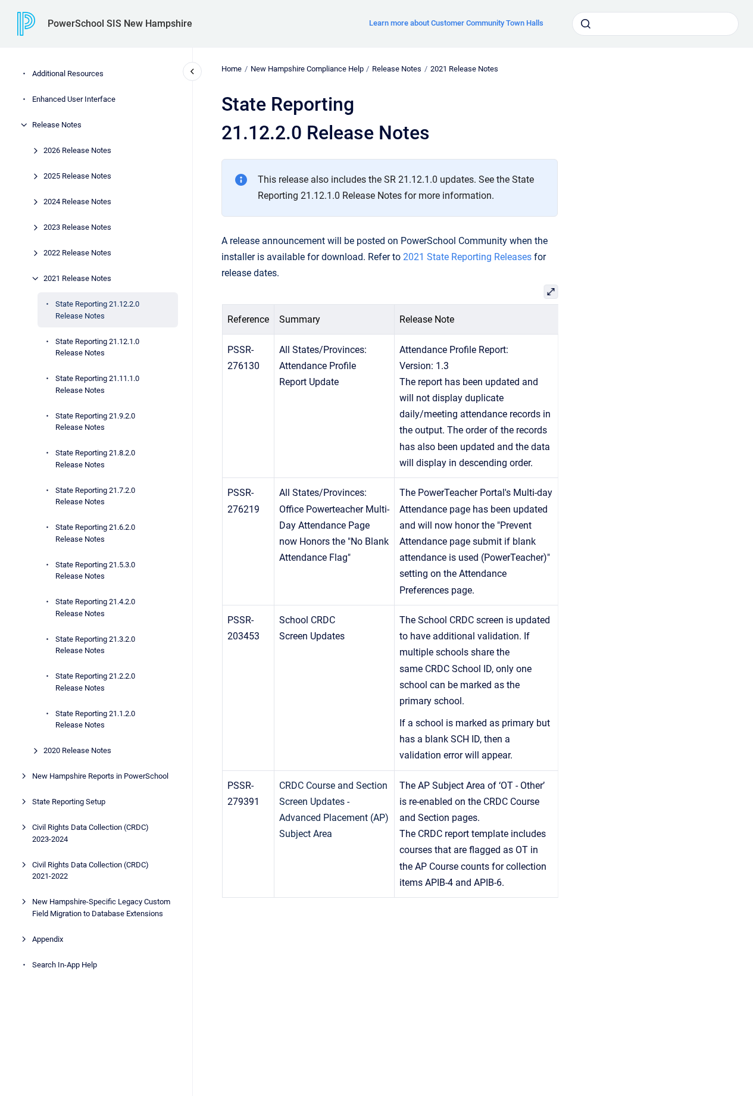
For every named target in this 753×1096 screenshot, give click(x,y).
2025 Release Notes (77, 175)
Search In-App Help (64, 964)
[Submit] (585, 23)
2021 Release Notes (77, 278)
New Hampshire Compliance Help (307, 68)
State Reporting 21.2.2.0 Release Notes (95, 682)
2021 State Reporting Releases (467, 257)
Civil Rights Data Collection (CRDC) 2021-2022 (90, 870)
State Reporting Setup (68, 801)
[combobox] (655, 24)
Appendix (47, 938)
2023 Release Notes (77, 227)
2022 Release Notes (77, 252)
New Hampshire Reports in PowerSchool (100, 776)
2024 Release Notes (77, 201)
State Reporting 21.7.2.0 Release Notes (95, 495)
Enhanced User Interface (73, 99)
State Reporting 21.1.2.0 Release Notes (95, 718)
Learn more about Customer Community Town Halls (456, 22)
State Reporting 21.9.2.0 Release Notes (95, 421)
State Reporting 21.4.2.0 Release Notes (95, 607)
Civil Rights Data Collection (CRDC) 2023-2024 (90, 833)
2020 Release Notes (77, 750)
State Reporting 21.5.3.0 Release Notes (95, 570)
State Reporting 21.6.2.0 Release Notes (95, 533)
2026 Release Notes (77, 150)
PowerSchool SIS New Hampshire (120, 23)
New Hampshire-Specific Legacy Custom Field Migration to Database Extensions (101, 907)
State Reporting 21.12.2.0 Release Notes (97, 309)
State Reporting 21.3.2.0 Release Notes (95, 644)
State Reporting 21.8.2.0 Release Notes (95, 458)
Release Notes (57, 124)
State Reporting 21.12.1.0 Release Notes (97, 346)
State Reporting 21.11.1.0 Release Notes (97, 384)
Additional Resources (68, 73)
